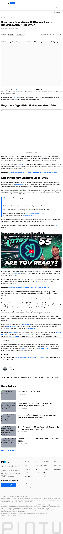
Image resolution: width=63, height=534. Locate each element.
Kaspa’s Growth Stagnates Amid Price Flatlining (29, 357)
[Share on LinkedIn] (54, 34)
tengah (20, 164)
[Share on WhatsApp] (60, 34)
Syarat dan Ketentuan (5, 513)
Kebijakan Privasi (14, 513)
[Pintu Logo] (8, 3)
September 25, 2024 (29, 215)
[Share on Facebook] (51, 34)
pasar (55, 225)
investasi (24, 348)
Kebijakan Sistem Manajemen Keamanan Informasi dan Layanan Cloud (33, 513)
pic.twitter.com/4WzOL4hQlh (35, 214)
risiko (42, 307)
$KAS (26, 206)
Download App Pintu (8, 485)
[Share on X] (47, 34)
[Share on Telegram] (57, 34)
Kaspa (45, 156)
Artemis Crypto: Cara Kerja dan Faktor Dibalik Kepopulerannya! (28, 287)
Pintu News (4, 18)
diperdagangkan (20, 184)
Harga (17, 90)
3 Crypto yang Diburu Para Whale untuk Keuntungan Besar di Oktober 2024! (33, 172)
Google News (13, 332)
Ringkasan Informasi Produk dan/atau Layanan (10, 515)
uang (24, 90)
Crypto (16, 98)
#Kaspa (5, 198)
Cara (36, 281)
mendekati (18, 273)
